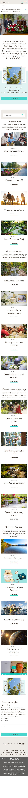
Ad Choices (23, 754)
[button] (25, 2)
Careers (22, 750)
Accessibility (5, 754)
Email (3, 726)
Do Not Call (14, 754)
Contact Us (14, 750)
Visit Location (4, 11)
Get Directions (16, 11)
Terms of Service (20, 752)
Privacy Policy (7, 752)
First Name (4, 720)
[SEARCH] (22, 115)
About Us (5, 750)
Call (10, 11)
